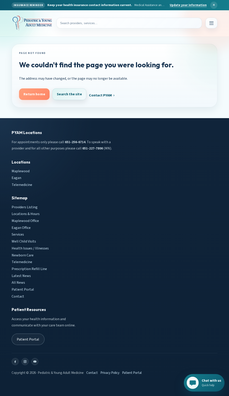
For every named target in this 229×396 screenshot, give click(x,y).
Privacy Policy (109, 372)
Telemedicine (22, 184)
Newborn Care (23, 255)
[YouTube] (34, 361)
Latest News (21, 275)
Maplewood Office (25, 220)
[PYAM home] (32, 23)
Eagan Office (21, 227)
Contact (18, 296)
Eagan (16, 177)
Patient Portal (23, 289)
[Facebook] (15, 361)
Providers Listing (25, 206)
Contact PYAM (100, 95)
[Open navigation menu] (211, 23)
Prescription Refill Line (29, 268)
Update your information (188, 5)
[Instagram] (25, 361)
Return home (34, 94)
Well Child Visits (24, 241)
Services (18, 234)
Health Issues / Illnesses (30, 248)
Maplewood (21, 170)
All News (18, 282)
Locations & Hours (26, 213)
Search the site (69, 94)
